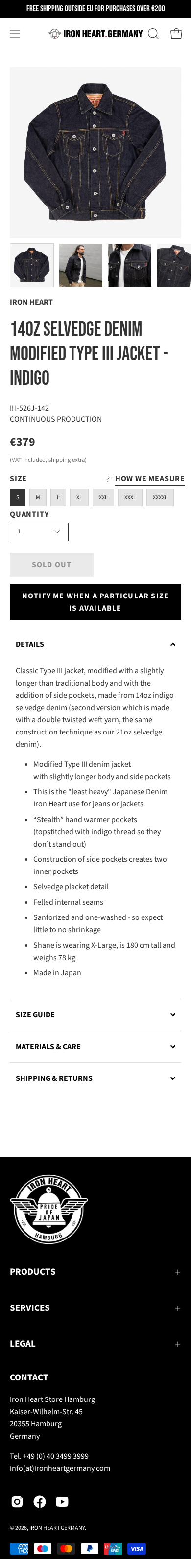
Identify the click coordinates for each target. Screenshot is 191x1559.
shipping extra (66, 460)
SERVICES (30, 1308)
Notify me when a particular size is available (95, 602)
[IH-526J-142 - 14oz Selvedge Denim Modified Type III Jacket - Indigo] (32, 265)
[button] (152, 34)
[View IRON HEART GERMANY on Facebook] (39, 1501)
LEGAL (23, 1344)
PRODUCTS (33, 1272)
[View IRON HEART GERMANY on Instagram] (17, 1501)
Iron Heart (31, 302)
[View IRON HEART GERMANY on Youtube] (62, 1501)
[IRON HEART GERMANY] (95, 33)
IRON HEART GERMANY (57, 1528)
